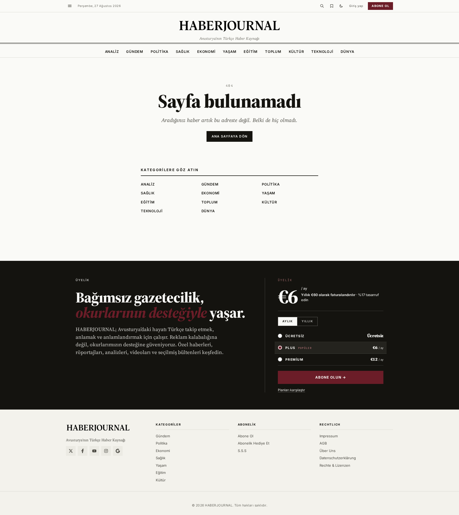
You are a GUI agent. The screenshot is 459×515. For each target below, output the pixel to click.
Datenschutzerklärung (338, 458)
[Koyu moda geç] (341, 6)
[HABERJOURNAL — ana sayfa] (98, 427)
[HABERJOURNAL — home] (229, 25)
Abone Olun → (330, 377)
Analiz (112, 51)
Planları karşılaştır (291, 390)
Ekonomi (206, 51)
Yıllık (307, 321)
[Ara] (322, 6)
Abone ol (380, 6)
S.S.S (242, 451)
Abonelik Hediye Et (253, 443)
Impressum (329, 436)
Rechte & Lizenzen (335, 465)
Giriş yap (356, 6)
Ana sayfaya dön (229, 136)
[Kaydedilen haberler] (331, 6)
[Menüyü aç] (69, 6)
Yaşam (229, 51)
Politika (159, 51)
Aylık (287, 321)
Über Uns (328, 451)
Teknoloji (322, 51)
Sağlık (183, 51)
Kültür (296, 51)
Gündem (134, 51)
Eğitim (251, 51)
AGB (323, 443)
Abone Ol (245, 436)
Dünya (347, 51)
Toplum (273, 51)
